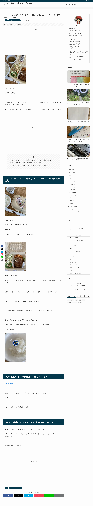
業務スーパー (72, 270)
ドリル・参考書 (73, 181)
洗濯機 (69, 302)
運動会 (71, 203)
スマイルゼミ (73, 192)
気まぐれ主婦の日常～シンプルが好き (17, 4)
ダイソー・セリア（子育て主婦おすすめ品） (78, 229)
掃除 (84, 300)
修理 (80, 300)
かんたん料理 (72, 209)
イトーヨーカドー (73, 225)
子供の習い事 (72, 184)
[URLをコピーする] (59, 495)
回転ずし (72, 259)
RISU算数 (72, 187)
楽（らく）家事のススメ (74, 206)
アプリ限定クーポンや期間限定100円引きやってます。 (27, 162)
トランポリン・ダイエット (75, 235)
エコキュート (71, 300)
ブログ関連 (71, 169)
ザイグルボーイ (73, 256)
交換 (76, 300)
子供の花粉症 (72, 197)
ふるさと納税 (72, 243)
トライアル (72, 232)
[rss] (87, 1)
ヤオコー (72, 248)
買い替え (74, 302)
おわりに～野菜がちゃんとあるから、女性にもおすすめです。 (29, 165)
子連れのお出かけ (73, 264)
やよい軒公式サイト (10, 383)
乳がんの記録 (72, 172)
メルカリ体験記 (73, 245)
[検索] (89, 1)
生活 (6, 20)
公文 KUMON (73, 195)
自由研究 (72, 200)
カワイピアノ (73, 189)
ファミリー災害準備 (74, 237)
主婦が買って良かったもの (75, 254)
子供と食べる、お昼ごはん (75, 211)
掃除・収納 (72, 214)
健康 (70, 175)
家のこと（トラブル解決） (75, 267)
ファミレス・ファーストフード (14, 20)
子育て (70, 178)
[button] (8, 495)
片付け (71, 217)
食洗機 (79, 302)
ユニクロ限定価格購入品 (75, 251)
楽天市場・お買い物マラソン (76, 273)
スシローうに (73, 262)
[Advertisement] (33, 40)
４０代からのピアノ (74, 222)
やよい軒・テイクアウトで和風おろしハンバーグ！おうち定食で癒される (32, 160)
